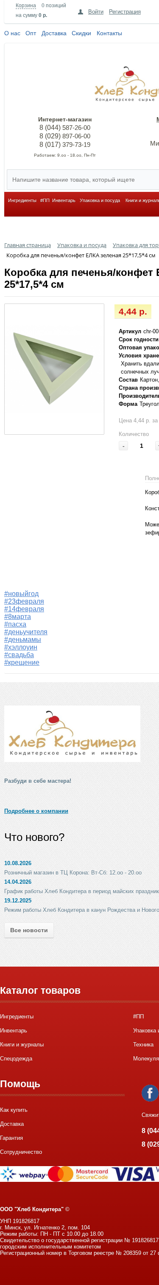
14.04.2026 (17, 882)
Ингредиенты (22, 200)
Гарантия (11, 1138)
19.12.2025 (17, 900)
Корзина (26, 5)
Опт (30, 33)
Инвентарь (63, 200)
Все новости (29, 930)
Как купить (14, 1110)
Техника (143, 1044)
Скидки (81, 33)
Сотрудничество (21, 1152)
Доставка (54, 33)
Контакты (109, 33)
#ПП (45, 200)
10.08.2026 (17, 863)
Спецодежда (16, 1058)
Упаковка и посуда (100, 200)
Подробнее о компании (36, 811)
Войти (95, 11)
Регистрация (125, 11)
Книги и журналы (22, 1044)
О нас (12, 33)
